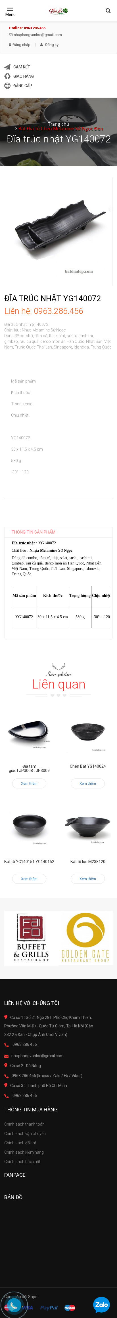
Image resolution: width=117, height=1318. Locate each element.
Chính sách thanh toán (24, 1124)
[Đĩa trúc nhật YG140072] (58, 231)
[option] (31, 939)
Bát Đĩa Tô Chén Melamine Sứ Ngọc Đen (60, 128)
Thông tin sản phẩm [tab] (33, 532)
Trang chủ (58, 124)
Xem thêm (29, 783)
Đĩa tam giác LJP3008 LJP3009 (29, 768)
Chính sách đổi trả (20, 1143)
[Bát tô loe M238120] (88, 828)
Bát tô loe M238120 (87, 861)
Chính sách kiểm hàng (24, 1152)
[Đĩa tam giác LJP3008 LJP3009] (29, 732)
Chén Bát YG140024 (88, 766)
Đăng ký (51, 45)
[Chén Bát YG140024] (88, 732)
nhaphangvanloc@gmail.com (38, 35)
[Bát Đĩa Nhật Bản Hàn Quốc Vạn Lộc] (58, 11)
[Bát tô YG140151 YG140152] (29, 828)
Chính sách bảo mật (22, 1161)
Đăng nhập (21, 45)
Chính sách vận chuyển (25, 1133)
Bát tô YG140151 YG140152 (29, 861)
